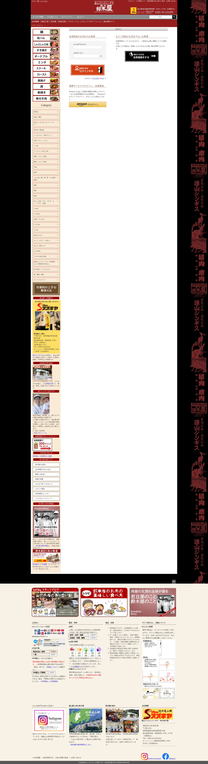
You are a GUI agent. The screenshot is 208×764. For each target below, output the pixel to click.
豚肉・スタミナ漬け (40, 162)
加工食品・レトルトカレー (42, 269)
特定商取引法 (48, 758)
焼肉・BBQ (37, 117)
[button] (87, 104)
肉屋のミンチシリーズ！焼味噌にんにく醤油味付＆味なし (44, 263)
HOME (33, 25)
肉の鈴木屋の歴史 (42, 546)
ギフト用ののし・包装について (154, 623)
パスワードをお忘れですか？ (95, 78)
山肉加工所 (49, 383)
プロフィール (73, 21)
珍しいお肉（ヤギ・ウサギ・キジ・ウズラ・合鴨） (44, 202)
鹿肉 (35, 190)
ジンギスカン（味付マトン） (43, 135)
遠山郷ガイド (109, 21)
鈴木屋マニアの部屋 (40, 564)
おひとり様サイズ (39, 246)
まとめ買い (37, 251)
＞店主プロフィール (40, 433)
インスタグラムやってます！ (43, 706)
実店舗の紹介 (110, 706)
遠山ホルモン (38, 235)
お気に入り (53, 17)
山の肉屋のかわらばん (43, 469)
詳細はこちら (52, 667)
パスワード (78, 53)
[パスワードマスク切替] (100, 56)
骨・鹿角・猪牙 (39, 274)
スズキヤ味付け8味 (40, 256)
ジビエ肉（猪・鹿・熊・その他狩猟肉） (44, 179)
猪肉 (35, 185)
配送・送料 (73, 623)
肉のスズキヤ (37, 355)
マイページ (68, 17)
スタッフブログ (87, 21)
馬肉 (35, 172)
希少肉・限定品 (39, 130)
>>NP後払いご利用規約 (49, 681)
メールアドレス (80, 44)
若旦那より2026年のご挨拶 (42, 456)
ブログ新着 (39, 17)
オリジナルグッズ (39, 280)
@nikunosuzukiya (154, 759)
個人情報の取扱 (62, 758)
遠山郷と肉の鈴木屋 (76, 706)
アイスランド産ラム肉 (41, 151)
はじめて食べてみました (43, 484)
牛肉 (35, 167)
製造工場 (45, 21)
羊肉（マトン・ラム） (41, 140)
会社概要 (35, 21)
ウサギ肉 (37, 214)
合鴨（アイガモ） (39, 219)
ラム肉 (36, 146)
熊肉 (35, 196)
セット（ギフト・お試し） (42, 240)
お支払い (35, 623)
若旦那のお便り (40, 464)
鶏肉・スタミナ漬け (40, 156)
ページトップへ (174, 582)
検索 (174, 17)
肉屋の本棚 (39, 479)
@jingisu (172, 759)
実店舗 (53, 21)
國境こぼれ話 (40, 474)
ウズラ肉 (37, 224)
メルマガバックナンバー (43, 498)
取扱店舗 (62, 21)
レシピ (98, 21)
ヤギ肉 (36, 208)
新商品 (36, 112)
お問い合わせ (76, 758)
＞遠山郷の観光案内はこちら (80, 745)
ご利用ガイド (78, 666)
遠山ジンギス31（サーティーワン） (44, 123)
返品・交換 (109, 623)
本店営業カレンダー (42, 494)
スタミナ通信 (40, 489)
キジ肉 (36, 230)
